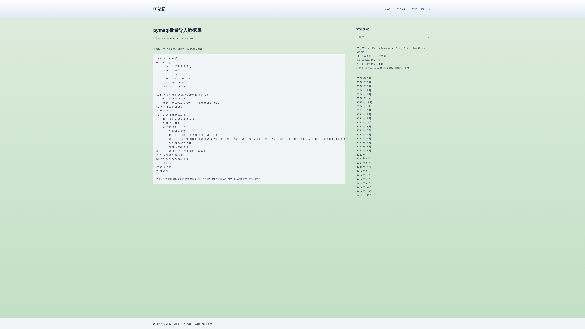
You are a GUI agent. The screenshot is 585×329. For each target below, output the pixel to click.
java (387, 9)
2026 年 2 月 (363, 94)
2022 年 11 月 (364, 122)
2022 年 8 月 (363, 126)
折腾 (423, 9)
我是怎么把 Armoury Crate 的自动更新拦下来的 (382, 68)
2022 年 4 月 (363, 142)
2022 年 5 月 (363, 138)
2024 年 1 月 (363, 106)
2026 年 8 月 (363, 78)
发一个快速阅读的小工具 (369, 64)
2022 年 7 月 (363, 130)
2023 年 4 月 (363, 118)
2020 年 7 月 (363, 166)
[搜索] (430, 9)
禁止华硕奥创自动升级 (368, 60)
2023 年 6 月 (363, 110)
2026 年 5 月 (363, 86)
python (401, 9)
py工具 (185, 38)
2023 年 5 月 (363, 114)
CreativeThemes (182, 323)
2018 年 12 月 (364, 186)
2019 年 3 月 (363, 178)
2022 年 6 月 (363, 134)
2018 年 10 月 (364, 194)
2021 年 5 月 (363, 162)
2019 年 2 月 (363, 182)
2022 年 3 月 (363, 146)
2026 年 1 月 (363, 98)
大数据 (414, 9)
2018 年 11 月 (363, 190)
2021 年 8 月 (363, 158)
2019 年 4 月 (363, 174)
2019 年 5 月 (363, 170)
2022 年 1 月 (363, 154)
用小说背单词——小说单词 (371, 56)
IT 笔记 (159, 9)
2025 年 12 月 (364, 102)
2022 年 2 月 (363, 150)
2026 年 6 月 (363, 82)
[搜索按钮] (429, 37)
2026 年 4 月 (363, 90)
